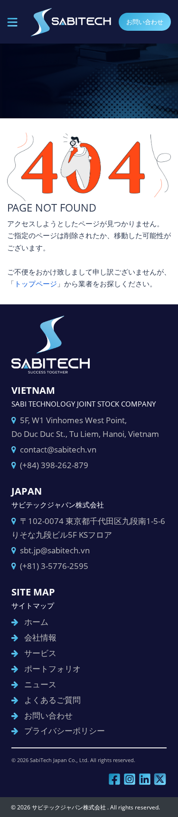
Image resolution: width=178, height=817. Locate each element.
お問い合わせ (144, 22)
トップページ (35, 283)
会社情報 (40, 637)
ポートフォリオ (52, 668)
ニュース (40, 684)
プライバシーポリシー (64, 730)
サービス (40, 653)
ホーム (36, 621)
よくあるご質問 (52, 699)
